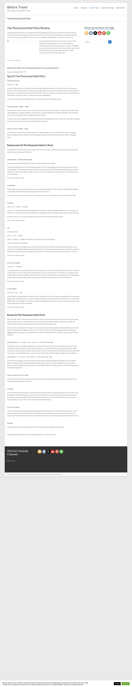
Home (76, 8)
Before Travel (17, 7)
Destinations (120, 8)
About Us (84, 8)
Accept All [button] (125, 683)
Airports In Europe (107, 8)
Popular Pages (94, 8)
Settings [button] (117, 683)
